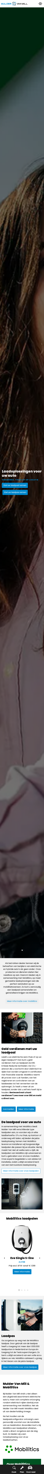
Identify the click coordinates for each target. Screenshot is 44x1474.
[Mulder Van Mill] (14, 4)
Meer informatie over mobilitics (22, 1001)
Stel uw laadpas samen (15, 492)
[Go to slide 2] (21, 1290)
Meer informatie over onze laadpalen (21, 1170)
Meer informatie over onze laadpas (20, 1367)
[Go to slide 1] (19, 1290)
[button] (22, 1193)
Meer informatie (26, 1109)
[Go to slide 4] (27, 1290)
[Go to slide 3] (24, 1290)
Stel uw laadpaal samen (14, 485)
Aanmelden (8, 1109)
